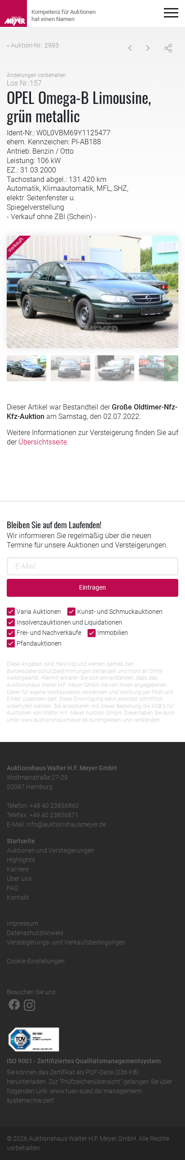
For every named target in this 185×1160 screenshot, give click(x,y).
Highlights (21, 859)
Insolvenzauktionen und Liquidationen (69, 622)
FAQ (12, 888)
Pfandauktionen (39, 643)
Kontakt (18, 897)
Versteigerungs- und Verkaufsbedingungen (66, 942)
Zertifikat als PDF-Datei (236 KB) (94, 1072)
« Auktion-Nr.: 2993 (33, 45)
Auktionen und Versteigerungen (50, 850)
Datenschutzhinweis (35, 932)
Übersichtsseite (42, 442)
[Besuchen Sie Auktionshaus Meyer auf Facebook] (14, 1004)
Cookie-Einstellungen (36, 961)
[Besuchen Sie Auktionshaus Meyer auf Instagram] (29, 1004)
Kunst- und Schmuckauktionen (120, 611)
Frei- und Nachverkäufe (49, 632)
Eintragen (92, 587)
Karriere (18, 869)
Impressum (22, 923)
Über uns (19, 878)
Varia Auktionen (39, 611)
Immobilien (112, 632)
